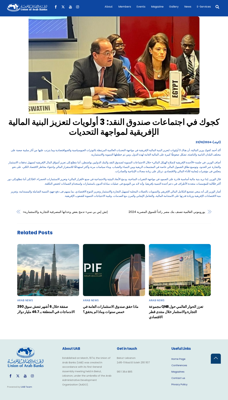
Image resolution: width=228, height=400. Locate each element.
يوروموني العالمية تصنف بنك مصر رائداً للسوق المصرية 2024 (167, 212)
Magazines (177, 371)
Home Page (178, 359)
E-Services (204, 7)
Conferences (179, 365)
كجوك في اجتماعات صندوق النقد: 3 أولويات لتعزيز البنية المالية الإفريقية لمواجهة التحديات (114, 127)
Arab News (25, 300)
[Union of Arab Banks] (27, 10)
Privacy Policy (179, 384)
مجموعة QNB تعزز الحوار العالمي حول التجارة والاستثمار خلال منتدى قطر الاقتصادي (176, 311)
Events (141, 7)
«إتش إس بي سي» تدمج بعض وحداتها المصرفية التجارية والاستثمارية (65, 212)
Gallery (174, 7)
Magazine (157, 7)
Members (124, 7)
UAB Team (26, 386)
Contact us (178, 378)
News (187, 7)
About (109, 7)
